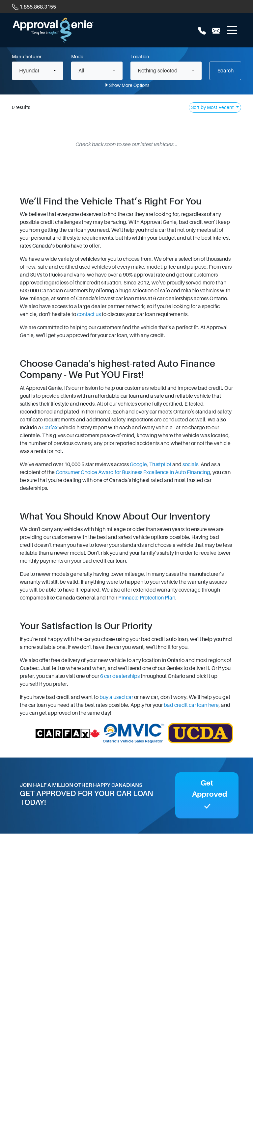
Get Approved (209, 788)
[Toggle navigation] (232, 30)
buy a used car (116, 697)
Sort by (212, 107)
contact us (89, 314)
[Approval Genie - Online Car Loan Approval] (53, 30)
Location (139, 56)
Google (138, 464)
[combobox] (37, 71)
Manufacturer (27, 56)
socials (190, 464)
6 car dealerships (120, 676)
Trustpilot (160, 464)
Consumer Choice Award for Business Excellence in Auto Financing (133, 472)
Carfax (50, 428)
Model (78, 56)
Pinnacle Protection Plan (146, 598)
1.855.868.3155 (37, 7)
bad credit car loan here (191, 705)
